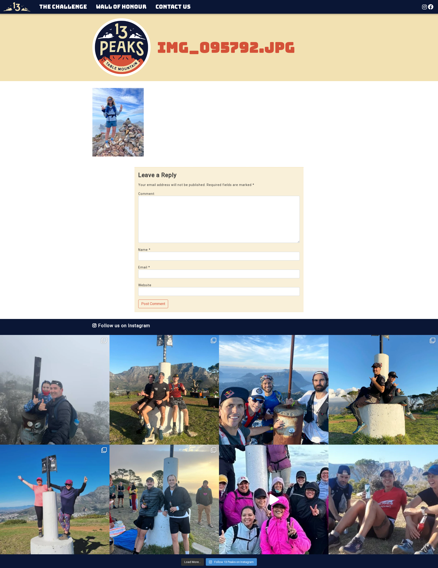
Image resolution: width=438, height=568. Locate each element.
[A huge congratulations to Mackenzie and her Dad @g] (55, 390)
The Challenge (63, 6)
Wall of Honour (121, 6)
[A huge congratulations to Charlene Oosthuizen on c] (55, 499)
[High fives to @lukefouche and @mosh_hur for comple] (164, 499)
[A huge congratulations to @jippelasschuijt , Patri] (164, 390)
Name (144, 250)
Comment (146, 194)
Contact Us (173, 6)
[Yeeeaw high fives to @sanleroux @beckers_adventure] (383, 499)
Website (144, 285)
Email (144, 267)
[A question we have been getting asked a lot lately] (273, 390)
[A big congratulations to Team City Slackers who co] (273, 499)
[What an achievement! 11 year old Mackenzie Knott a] (383, 390)
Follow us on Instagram (123, 325)
